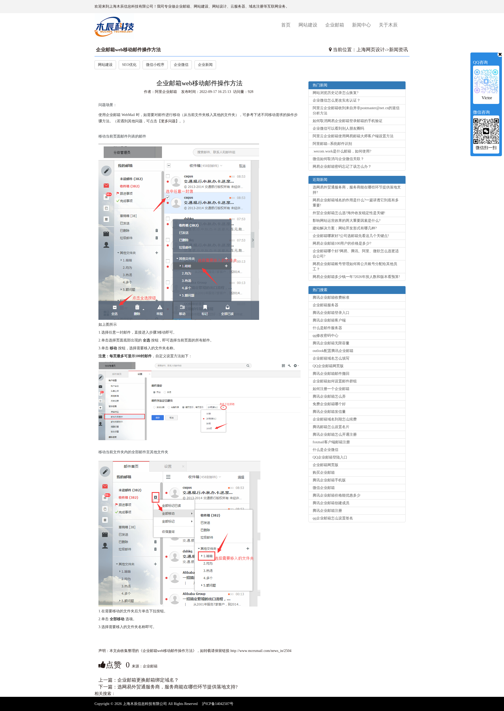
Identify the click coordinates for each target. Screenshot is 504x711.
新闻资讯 (398, 49)
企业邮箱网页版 (325, 465)
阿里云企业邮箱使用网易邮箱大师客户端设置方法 (353, 136)
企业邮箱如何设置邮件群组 (335, 381)
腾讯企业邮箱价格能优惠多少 (336, 495)
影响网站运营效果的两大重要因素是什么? (346, 221)
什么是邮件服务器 (327, 328)
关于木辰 (388, 25)
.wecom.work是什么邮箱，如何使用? (342, 151)
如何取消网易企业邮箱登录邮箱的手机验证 (347, 121)
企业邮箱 (334, 25)
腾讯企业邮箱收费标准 (331, 297)
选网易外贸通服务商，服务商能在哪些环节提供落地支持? (177, 686)
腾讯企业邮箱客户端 (329, 320)
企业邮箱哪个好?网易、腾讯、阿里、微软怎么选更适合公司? (356, 253)
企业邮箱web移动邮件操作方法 (128, 49)
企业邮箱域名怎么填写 (331, 358)
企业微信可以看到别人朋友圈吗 (338, 128)
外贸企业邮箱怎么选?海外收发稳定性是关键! (349, 213)
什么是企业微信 (325, 450)
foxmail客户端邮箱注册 (331, 442)
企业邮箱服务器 (325, 305)
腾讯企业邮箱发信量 (329, 412)
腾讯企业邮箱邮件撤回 (331, 374)
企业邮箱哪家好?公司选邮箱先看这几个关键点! (351, 236)
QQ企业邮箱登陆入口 (330, 457)
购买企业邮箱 (324, 473)
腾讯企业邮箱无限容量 (331, 343)
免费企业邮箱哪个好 (329, 404)
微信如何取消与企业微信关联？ (338, 159)
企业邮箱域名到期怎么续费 (335, 419)
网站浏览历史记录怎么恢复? (335, 93)
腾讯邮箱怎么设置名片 (331, 427)
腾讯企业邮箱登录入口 (331, 313)
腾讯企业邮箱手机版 (329, 480)
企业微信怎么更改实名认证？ (336, 100)
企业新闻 (205, 65)
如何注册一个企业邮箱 (331, 389)
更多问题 (168, 121)
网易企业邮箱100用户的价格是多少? (342, 243)
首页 (288, 25)
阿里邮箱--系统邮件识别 (332, 144)
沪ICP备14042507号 (217, 704)
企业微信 (181, 65)
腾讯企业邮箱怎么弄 (329, 396)
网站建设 (307, 25)
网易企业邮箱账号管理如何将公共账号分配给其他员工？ (355, 266)
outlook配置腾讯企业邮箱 (333, 351)
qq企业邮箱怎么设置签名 (333, 518)
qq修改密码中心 (325, 336)
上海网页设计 (370, 49)
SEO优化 (129, 65)
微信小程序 (155, 65)
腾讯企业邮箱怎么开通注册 (335, 434)
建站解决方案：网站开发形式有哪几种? (345, 228)
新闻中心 (361, 25)
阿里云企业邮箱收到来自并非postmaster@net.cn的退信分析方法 (356, 110)
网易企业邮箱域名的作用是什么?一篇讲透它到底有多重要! (356, 202)
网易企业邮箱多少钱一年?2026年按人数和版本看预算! (356, 277)
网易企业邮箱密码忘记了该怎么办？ (342, 166)
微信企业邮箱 (324, 488)
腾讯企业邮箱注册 (327, 511)
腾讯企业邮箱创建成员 (331, 503)
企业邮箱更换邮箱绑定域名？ (148, 680)
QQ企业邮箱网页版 (328, 366)
